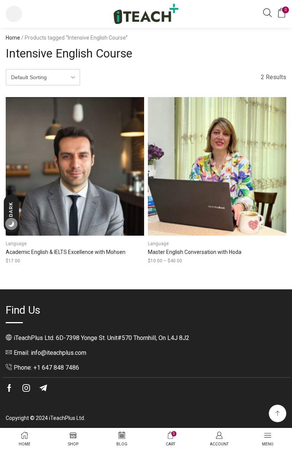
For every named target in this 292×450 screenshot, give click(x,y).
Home (13, 38)
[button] (14, 14)
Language (16, 243)
